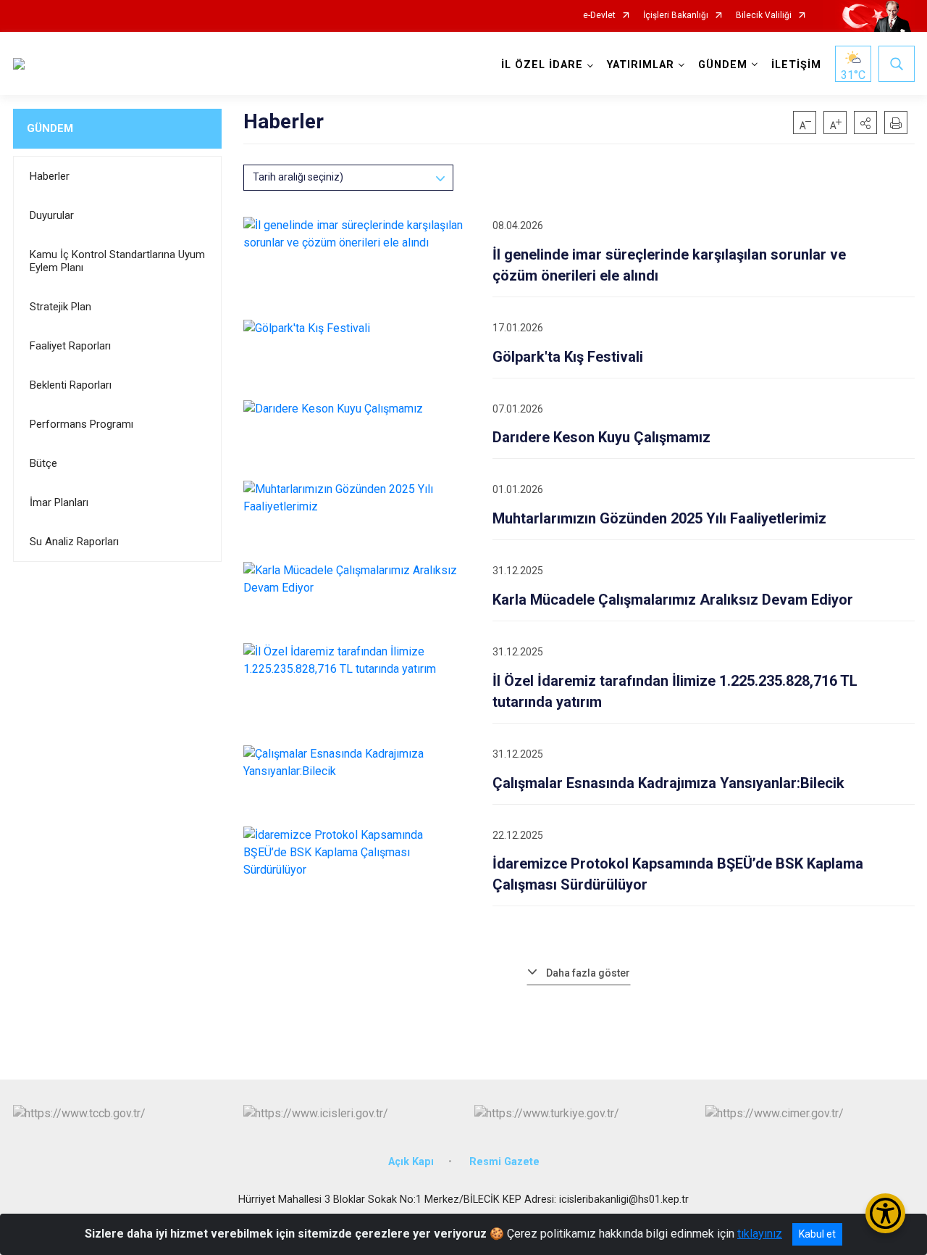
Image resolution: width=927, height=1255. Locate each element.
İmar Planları (59, 502)
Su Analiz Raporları (74, 541)
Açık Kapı (411, 1162)
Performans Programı (81, 424)
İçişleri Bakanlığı (675, 15)
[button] (865, 122)
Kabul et (817, 1234)
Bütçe (43, 463)
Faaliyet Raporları (70, 345)
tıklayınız (759, 1233)
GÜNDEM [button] (722, 65)
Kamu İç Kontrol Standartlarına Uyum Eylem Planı (117, 261)
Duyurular (52, 215)
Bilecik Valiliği (764, 15)
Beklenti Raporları (71, 385)
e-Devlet (599, 15)
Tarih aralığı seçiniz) (298, 177)
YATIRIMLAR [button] (640, 65)
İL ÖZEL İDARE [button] (542, 65)
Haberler (50, 176)
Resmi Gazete (504, 1162)
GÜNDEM (50, 128)
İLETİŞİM (796, 65)
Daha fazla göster (588, 973)
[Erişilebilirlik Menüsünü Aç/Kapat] (885, 1213)
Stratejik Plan (60, 306)
